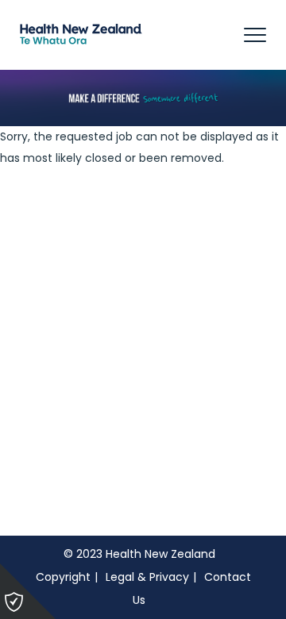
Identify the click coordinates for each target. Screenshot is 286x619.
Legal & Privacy (147, 577)
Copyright (63, 577)
